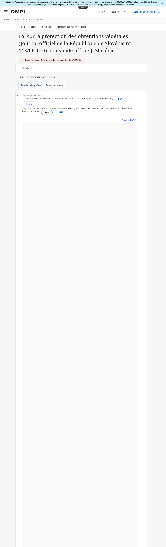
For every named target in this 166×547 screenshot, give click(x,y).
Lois (23, 26)
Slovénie (105, 50)
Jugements (46, 26)
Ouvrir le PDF (128, 120)
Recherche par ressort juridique (71, 26)
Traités (33, 26)
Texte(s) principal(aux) (31, 85)
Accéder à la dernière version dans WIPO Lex (61, 60)
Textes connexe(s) (54, 85)
